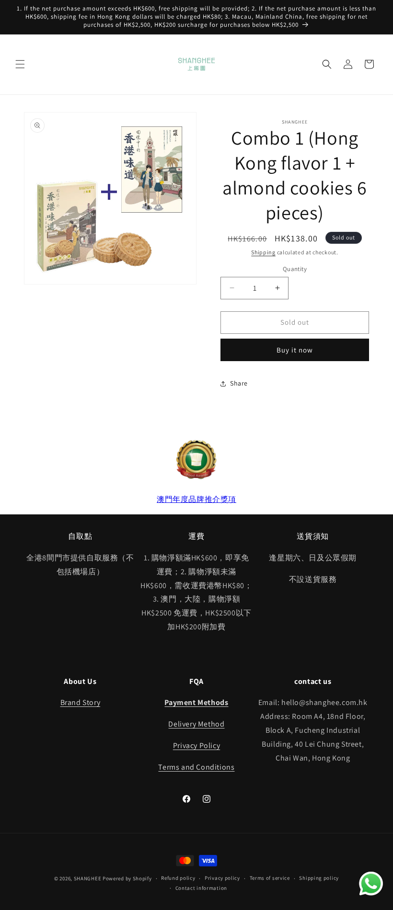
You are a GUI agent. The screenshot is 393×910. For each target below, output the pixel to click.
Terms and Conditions (196, 767)
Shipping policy (319, 878)
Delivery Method (196, 724)
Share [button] (239, 383)
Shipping (263, 252)
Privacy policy (222, 878)
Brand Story (80, 702)
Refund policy (178, 878)
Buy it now (295, 349)
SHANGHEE (88, 878)
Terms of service (270, 878)
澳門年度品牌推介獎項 (196, 499)
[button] (20, 64)
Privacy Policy (196, 745)
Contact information (201, 888)
